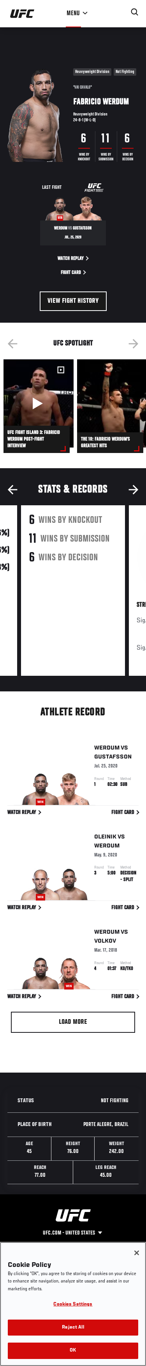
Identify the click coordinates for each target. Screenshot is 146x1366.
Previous (12, 344)
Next (133, 344)
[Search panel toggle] (134, 12)
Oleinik (105, 837)
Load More (73, 1022)
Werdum (107, 748)
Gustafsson (113, 757)
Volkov (105, 941)
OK (73, 1350)
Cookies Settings (72, 1304)
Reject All (73, 1327)
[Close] (136, 1252)
